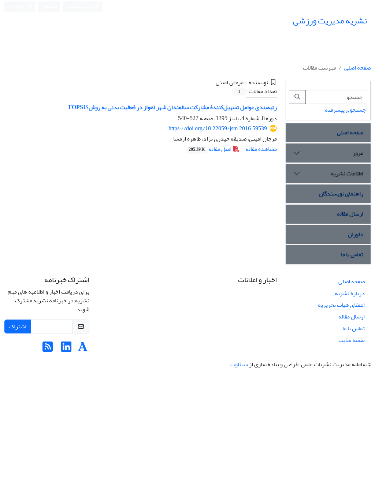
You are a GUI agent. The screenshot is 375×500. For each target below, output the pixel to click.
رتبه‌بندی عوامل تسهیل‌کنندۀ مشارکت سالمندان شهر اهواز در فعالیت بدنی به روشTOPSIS (172, 107)
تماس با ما (352, 254)
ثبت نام (50, 6)
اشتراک (17, 326)
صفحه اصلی (357, 67)
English (17, 7)
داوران (355, 234)
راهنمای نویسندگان (341, 193)
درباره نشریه (350, 293)
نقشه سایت (351, 340)
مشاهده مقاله (261, 148)
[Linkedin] (66, 349)
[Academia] (82, 349)
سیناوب (239, 364)
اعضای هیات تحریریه (341, 304)
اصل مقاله (211, 148)
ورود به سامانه (81, 7)
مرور (358, 153)
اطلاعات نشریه (347, 173)
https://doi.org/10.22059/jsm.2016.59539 (217, 128)
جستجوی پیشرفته (345, 109)
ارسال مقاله (350, 213)
